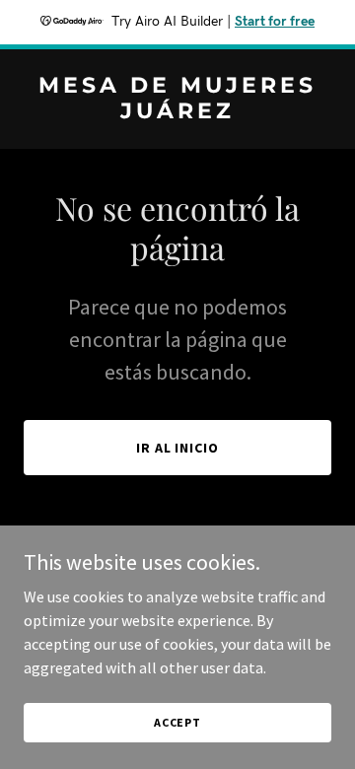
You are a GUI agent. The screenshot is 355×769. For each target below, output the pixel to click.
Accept (177, 722)
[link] (177, 112)
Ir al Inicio (178, 447)
